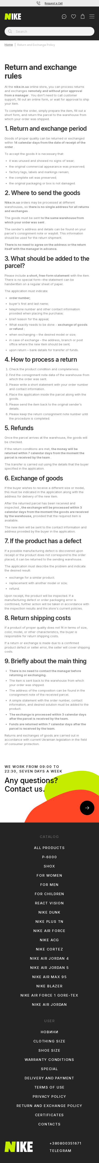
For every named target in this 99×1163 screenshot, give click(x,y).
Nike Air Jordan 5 (49, 968)
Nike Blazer (49, 986)
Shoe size (49, 1050)
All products (49, 848)
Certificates (49, 1115)
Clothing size (49, 1041)
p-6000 (49, 857)
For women (49, 875)
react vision (49, 903)
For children (49, 894)
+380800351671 (65, 1143)
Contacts (49, 1124)
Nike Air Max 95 (49, 977)
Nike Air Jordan (49, 1004)
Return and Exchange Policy (49, 1106)
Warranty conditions (49, 1060)
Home (9, 44)
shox (49, 866)
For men (49, 885)
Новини (49, 1032)
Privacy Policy (49, 1096)
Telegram (60, 1151)
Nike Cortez (49, 949)
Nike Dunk (49, 912)
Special (49, 1069)
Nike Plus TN (49, 921)
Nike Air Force (49, 931)
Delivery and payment (49, 1078)
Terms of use (49, 1087)
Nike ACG (49, 940)
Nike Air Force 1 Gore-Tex (49, 995)
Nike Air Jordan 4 (49, 958)
